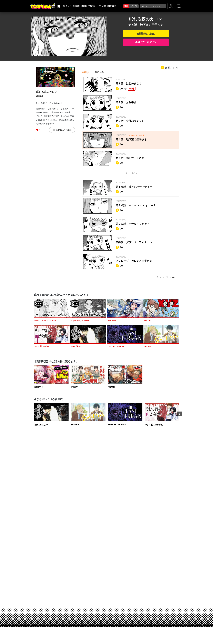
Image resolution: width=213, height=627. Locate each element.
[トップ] (59, 6)
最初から (99, 72)
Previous (33, 414)
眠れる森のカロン (46, 91)
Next (179, 414)
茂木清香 (39, 96)
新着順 (85, 72)
